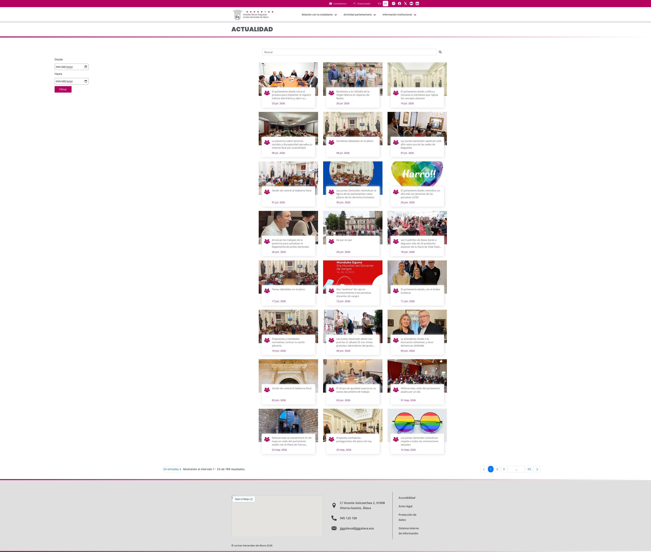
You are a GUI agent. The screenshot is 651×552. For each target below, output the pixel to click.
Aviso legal (405, 506)
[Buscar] (440, 52)
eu (379, 3)
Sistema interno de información (409, 530)
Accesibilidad (407, 498)
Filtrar (63, 89)
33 (530, 469)
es (385, 3)
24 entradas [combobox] (171, 469)
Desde (59, 59)
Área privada (363, 3)
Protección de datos (407, 517)
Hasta (58, 73)
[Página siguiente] (537, 469)
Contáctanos (339, 3)
